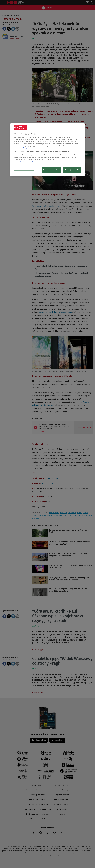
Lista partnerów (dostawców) (24, 162)
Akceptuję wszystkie (72, 170)
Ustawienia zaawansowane (24, 170)
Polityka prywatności (30, 148)
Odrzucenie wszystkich (51, 170)
